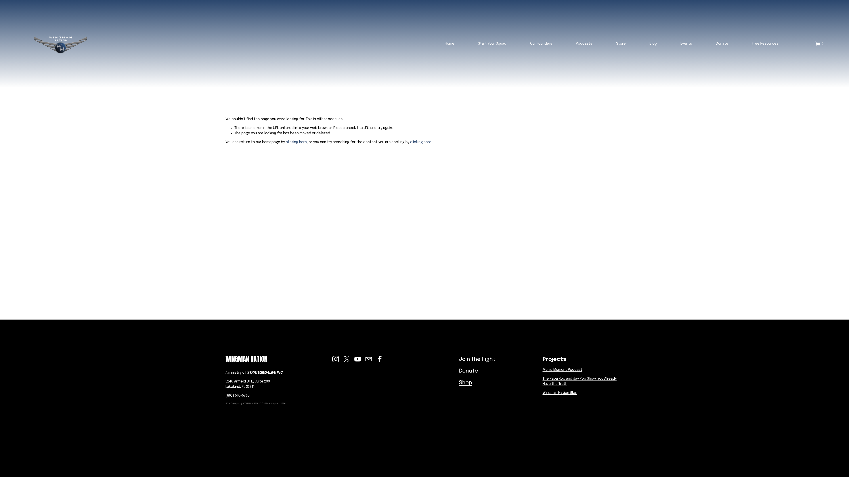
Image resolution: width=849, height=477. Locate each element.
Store (621, 43)
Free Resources (765, 43)
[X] (346, 359)
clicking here (296, 142)
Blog (653, 43)
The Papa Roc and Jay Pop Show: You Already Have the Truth (580, 381)
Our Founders (541, 43)
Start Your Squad (492, 43)
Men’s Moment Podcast (562, 370)
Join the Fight (477, 359)
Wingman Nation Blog (560, 393)
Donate (722, 43)
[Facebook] (379, 359)
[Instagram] (335, 359)
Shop (465, 383)
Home (449, 43)
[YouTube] (357, 359)
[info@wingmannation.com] (368, 359)
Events (686, 43)
